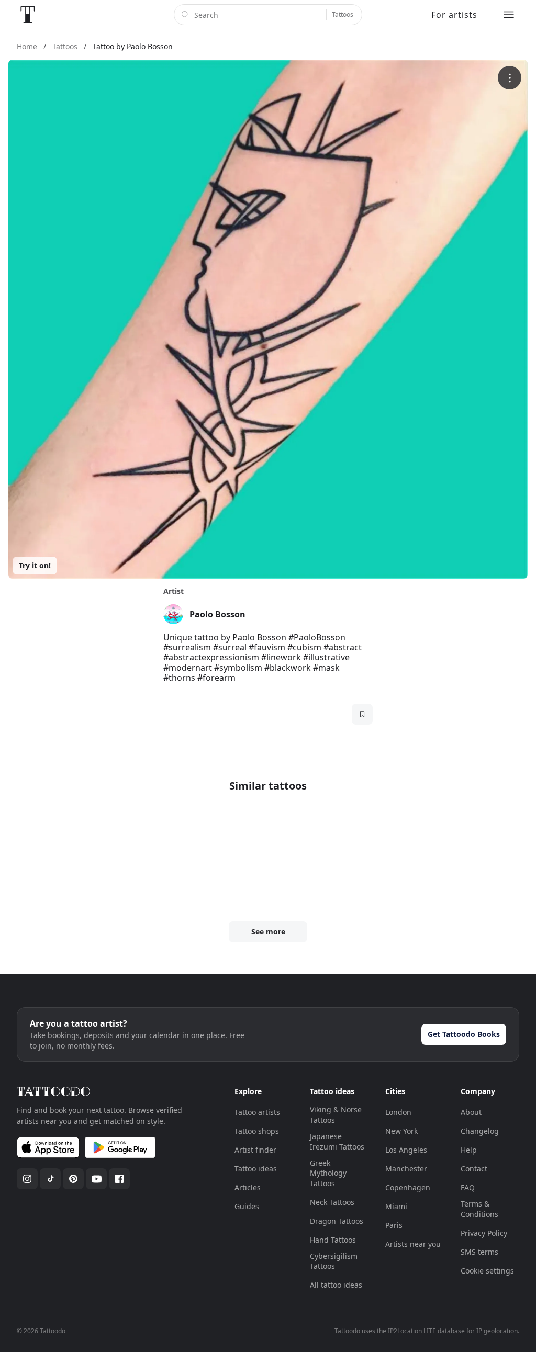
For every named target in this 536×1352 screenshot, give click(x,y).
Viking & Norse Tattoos (336, 1115)
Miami (396, 1206)
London (398, 1112)
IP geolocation (497, 1330)
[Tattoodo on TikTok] (50, 1178)
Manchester (406, 1169)
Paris (394, 1225)
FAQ (468, 1187)
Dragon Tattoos (336, 1221)
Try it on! (35, 565)
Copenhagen (407, 1187)
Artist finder (255, 1150)
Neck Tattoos (332, 1202)
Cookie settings (487, 1271)
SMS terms (479, 1252)
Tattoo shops (256, 1131)
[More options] (509, 77)
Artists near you (413, 1244)
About (471, 1112)
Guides (246, 1206)
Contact (474, 1169)
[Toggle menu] (508, 14)
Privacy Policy (484, 1233)
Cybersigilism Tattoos (334, 1261)
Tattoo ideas (255, 1169)
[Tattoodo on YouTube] (96, 1178)
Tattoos (342, 14)
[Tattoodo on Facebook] (119, 1178)
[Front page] (27, 14)
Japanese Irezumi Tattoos (337, 1141)
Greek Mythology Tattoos (328, 1173)
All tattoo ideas (336, 1285)
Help (469, 1150)
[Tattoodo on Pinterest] (73, 1178)
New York (401, 1131)
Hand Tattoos (333, 1240)
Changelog (480, 1131)
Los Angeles (406, 1150)
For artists (454, 14)
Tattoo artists (257, 1112)
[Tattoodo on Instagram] (27, 1178)
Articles (247, 1187)
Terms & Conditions (479, 1209)
